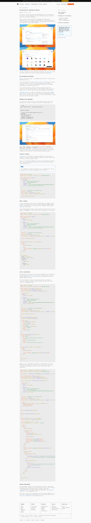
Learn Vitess (54, 509)
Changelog (23, 509)
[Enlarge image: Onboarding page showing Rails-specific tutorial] (37, 133)
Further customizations (64, 20)
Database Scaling (55, 508)
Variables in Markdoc (64, 18)
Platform (22, 4)
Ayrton (21, 12)
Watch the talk (65, 0)
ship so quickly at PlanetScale (42, 82)
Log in (58, 4)
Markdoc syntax (25, 92)
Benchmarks (33, 509)
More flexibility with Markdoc (26, 76)
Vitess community (66, 507)
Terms (27, 515)
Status (42, 509)
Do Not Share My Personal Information (47, 515)
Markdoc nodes (23, 205)
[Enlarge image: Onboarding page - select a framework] (37, 58)
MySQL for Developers (54, 507)
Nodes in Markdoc (63, 19)
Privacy (22, 515)
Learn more (61, 34)
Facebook (42, 520)
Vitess (63, 506)
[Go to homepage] (18, 4)
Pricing (40, 4)
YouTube (32, 520)
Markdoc (49, 72)
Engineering (25, 7)
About (22, 506)
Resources (27, 4)
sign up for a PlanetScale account (27, 495)
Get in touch (71, 4)
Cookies (31, 515)
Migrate (45, 4)
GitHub (63, 508)
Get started (63, 4)
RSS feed (63, 37)
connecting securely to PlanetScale (32, 275)
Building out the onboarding (64, 15)
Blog (21, 7)
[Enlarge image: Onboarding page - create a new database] (37, 35)
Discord (37, 520)
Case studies (34, 506)
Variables (22, 156)
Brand (22, 507)
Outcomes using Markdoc (63, 22)
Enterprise (33, 507)
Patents (35, 515)
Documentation (35, 4)
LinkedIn (28, 520)
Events (22, 512)
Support (43, 508)
